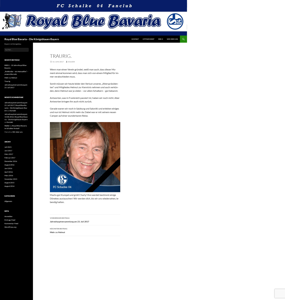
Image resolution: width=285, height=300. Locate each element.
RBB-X (160, 39)
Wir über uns (172, 39)
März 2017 (8, 154)
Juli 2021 (8, 147)
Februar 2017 (9, 158)
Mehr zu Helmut (58, 230)
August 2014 (9, 186)
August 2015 (9, 182)
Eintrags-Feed (9, 220)
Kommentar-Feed (11, 223)
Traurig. (7, 81)
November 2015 (10, 179)
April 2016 (8, 172)
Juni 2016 (8, 168)
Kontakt (135, 39)
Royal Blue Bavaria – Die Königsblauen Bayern (31, 39)
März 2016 (8, 175)
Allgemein (8, 201)
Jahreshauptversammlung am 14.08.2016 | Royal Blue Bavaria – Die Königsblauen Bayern (16, 117)
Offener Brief (148, 39)
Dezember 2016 (10, 161)
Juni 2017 (8, 150)
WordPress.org (10, 227)
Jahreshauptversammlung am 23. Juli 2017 (69, 220)
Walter (7, 126)
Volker (71, 62)
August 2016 (9, 165)
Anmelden (8, 216)
